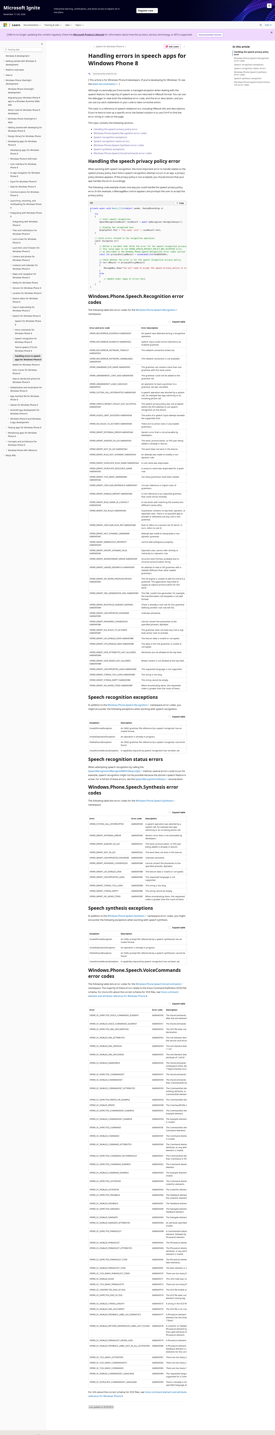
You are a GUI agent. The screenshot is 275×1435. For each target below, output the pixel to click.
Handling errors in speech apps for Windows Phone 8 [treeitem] (28, 358)
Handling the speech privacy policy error (116, 129)
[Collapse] (42, 44)
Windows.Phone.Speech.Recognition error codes (120, 133)
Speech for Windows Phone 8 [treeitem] (28, 323)
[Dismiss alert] (269, 5)
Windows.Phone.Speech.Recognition (155, 309)
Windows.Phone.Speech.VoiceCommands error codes (123, 153)
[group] (137, 247)
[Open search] (261, 25)
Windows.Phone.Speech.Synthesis (154, 800)
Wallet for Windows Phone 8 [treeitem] (26, 364)
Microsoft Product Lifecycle (88, 34)
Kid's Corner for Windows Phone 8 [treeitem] (25, 372)
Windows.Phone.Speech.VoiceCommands (158, 984)
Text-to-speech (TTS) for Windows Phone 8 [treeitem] (26, 349)
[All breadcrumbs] (90, 46)
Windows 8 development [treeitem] (17, 56)
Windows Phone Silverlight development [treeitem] (21, 91)
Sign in (268, 24)
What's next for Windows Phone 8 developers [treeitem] (24, 112)
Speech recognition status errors (111, 141)
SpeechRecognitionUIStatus (150, 779)
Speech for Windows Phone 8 (110, 46)
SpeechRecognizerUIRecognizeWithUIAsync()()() (114, 771)
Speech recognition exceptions (110, 137)
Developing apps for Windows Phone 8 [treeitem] (24, 152)
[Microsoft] (5, 25)
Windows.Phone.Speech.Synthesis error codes (119, 145)
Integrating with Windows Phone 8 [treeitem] (25, 223)
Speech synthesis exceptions (109, 149)
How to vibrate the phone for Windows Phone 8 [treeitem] (26, 380)
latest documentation (104, 84)
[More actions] (184, 46)
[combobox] (22, 49)
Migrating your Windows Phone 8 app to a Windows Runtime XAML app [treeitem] (24, 101)
